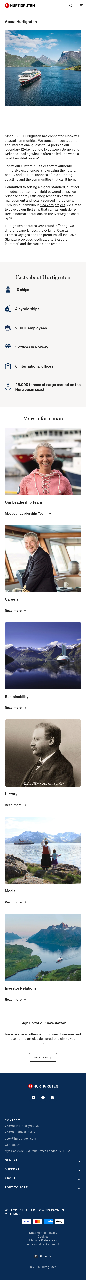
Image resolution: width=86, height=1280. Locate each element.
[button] (43, 1161)
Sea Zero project (52, 205)
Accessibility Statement (43, 1244)
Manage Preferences (43, 1240)
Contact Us (12, 1144)
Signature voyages (19, 239)
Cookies (43, 1236)
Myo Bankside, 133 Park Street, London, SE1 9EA (37, 1151)
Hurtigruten (14, 226)
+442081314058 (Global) (22, 1126)
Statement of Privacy (43, 1232)
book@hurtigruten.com (20, 1138)
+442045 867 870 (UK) (20, 1132)
